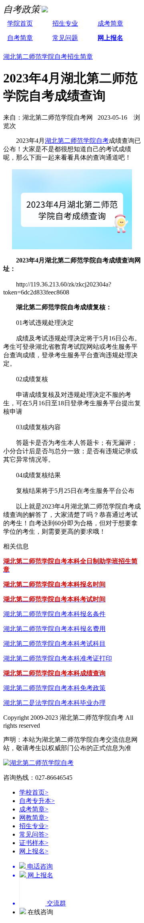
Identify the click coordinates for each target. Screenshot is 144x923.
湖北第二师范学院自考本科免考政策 (54, 688)
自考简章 (20, 37)
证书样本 (33, 842)
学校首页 (33, 792)
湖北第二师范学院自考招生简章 (48, 56)
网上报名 (110, 37)
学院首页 (20, 23)
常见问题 (65, 37)
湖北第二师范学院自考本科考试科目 (54, 643)
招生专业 (65, 23)
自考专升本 (37, 800)
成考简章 (110, 23)
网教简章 (33, 817)
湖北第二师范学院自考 (77, 140)
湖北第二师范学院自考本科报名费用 (54, 628)
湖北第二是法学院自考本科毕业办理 (54, 702)
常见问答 (33, 834)
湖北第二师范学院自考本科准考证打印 (57, 658)
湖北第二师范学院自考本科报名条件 (54, 614)
